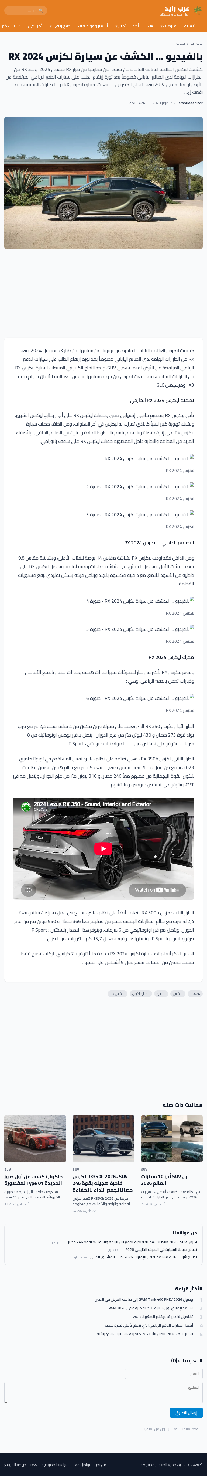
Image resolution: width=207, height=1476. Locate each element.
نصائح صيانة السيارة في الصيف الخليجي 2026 (161, 1249)
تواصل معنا (81, 1464)
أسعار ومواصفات (93, 25)
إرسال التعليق (186, 1412)
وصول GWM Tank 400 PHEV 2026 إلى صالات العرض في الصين (144, 1299)
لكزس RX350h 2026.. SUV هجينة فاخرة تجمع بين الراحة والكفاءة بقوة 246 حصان (132, 1241)
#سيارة (161, 993)
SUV (149, 25)
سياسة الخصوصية (55, 1464)
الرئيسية (191, 25)
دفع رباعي (60, 25)
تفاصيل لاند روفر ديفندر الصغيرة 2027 (163, 1316)
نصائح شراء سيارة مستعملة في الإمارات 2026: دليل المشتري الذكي (143, 1257)
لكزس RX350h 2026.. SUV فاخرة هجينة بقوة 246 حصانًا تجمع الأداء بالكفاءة (103, 1183)
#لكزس (178, 993)
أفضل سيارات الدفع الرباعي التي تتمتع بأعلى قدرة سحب (149, 1325)
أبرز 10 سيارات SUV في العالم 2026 (165, 1180)
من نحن (100, 1464)
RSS (33, 1464)
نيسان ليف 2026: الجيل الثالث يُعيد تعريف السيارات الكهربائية (145, 1334)
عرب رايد (197, 43)
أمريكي (35, 25)
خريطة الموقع (15, 1464)
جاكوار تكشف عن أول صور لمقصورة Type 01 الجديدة (33, 1180)
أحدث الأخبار (127, 25)
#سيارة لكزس (140, 993)
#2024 (195, 993)
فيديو (180, 43)
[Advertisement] (103, 293)
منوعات (169, 25)
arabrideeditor (191, 103)
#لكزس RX (117, 993)
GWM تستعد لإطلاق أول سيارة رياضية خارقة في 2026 (150, 1308)
